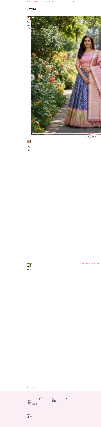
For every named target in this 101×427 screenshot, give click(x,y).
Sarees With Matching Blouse (32, 403)
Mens (41, 1)
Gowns (29, 406)
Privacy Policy (53, 400)
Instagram (65, 397)
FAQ (52, 398)
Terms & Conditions (54, 401)
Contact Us (53, 1)
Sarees (29, 401)
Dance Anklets (30, 416)
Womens (37, 1)
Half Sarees (29, 400)
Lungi (28, 411)
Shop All (40, 397)
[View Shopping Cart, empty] (73, 1)
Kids (44, 1)
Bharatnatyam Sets (30, 415)
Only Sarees (30, 402)
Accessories (48, 1)
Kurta (28, 412)
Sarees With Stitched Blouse (32, 404)
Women (40, 398)
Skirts (28, 405)
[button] (39, 1)
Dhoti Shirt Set (30, 408)
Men (39, 399)
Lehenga (29, 399)
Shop (34, 1)
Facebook (65, 398)
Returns (52, 399)
